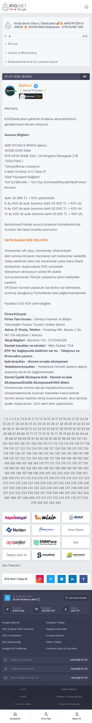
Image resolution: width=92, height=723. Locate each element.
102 (84, 438)
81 (73, 433)
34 (44, 424)
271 (43, 497)
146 (74, 453)
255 (30, 493)
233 (67, 483)
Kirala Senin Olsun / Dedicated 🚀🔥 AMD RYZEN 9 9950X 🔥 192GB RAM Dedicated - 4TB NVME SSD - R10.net (14, 6)
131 (74, 448)
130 (68, 448)
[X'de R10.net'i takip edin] (51, 579)
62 (79, 428)
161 (74, 458)
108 (33, 443)
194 (6, 473)
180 (11, 468)
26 (8, 424)
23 (82, 419)
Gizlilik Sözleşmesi (36, 382)
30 (26, 424)
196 (18, 473)
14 (44, 419)
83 (82, 433)
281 (45, 502)
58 (61, 428)
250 (86, 488)
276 (73, 497)
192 (80, 468)
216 (51, 478)
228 (36, 483)
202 (53, 473)
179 (6, 468)
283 (58, 502)
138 (28, 453)
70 (27, 433)
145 (69, 453)
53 (39, 428)
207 (85, 473)
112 (55, 443)
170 (41, 463)
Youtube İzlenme (55, 635)
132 (79, 448)
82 (77, 433)
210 (17, 478)
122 (22, 448)
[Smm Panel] (16, 517)
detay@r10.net (79, 677)
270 (37, 497)
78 (60, 433)
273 (55, 497)
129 (63, 448)
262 (73, 493)
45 (4, 428)
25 (4, 424)
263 (79, 493)
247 (67, 488)
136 (17, 453)
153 (28, 458)
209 (11, 478)
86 (11, 438)
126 (45, 448)
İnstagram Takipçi (55, 622)
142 (51, 453)
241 (30, 488)
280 (39, 502)
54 (44, 428)
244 (49, 488)
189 (63, 468)
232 (61, 483)
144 (63, 453)
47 (13, 428)
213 (34, 478)
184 (34, 468)
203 (60, 473)
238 (12, 488)
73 (39, 433)
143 (57, 453)
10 (29, 419)
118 (87, 443)
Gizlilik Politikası (69, 689)
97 (59, 438)
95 (50, 438)
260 (61, 493)
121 (17, 448)
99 (68, 438)
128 (57, 448)
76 (52, 433)
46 (8, 428)
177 (79, 463)
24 (86, 419)
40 (70, 424)
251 (5, 493)
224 (12, 483)
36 (52, 424)
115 (71, 443)
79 (64, 433)
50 (26, 428)
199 (35, 473)
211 (23, 478)
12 (36, 419)
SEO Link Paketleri (11, 635)
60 (70, 428)
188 (57, 468)
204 (66, 473)
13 (40, 419)
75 (48, 433)
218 (63, 478)
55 (48, 428)
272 (49, 497)
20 (69, 419)
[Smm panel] (46, 542)
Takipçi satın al (16, 555)
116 (77, 443)
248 (73, 488)
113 (61, 443)
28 (17, 424)
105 (16, 443)
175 (68, 463)
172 (52, 463)
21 (73, 419)
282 (51, 502)
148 (86, 453)
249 (80, 488)
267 (19, 497)
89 (24, 438)
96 (55, 438)
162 (80, 458)
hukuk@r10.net (79, 668)
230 (49, 483)
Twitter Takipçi (53, 642)
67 (14, 433)
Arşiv (23, 689)
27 (13, 424)
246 (61, 488)
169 (35, 463)
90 (29, 438)
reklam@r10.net (79, 659)
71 (31, 433)
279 (33, 502)
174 (63, 463)
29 (22, 424)
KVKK (23, 696)
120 (11, 448)
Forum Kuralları (23, 704)
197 (24, 473)
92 (37, 438)
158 (57, 458)
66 (10, 433)
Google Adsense (10, 622)
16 (52, 419)
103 (4, 443)
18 (60, 419)
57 (57, 428)
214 (40, 478)
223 (5, 483)
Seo (75, 542)
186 (46, 468)
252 (11, 493)
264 (86, 493)
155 (40, 458)
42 (79, 424)
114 (66, 443)
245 (55, 488)
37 (57, 424)
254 (24, 493)
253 (18, 493)
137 (23, 453)
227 (30, 483)
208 (5, 478)
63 (83, 428)
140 (40, 453)
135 (11, 453)
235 (80, 483)
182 (22, 468)
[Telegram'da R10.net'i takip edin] (62, 579)
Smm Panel (75, 529)
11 (32, 419)
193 (86, 468)
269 (31, 497)
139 (34, 453)
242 (36, 488)
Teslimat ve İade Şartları (69, 696)
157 (51, 458)
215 (45, 478)
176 (74, 463)
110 (45, 443)
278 (85, 497)
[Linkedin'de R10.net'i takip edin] (73, 579)
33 (39, 424)
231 (55, 483)
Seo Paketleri (11, 565)
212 (28, 478)
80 (69, 433)
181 (17, 468)
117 (82, 443)
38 (61, 424)
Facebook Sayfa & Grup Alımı (61, 648)
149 (5, 458)
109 (39, 443)
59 (66, 428)
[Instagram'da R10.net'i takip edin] (40, 579)
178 (85, 463)
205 (72, 473)
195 (12, 473)
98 (64, 438)
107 (28, 443)
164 (6, 463)
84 (86, 433)
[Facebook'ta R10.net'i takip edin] (83, 579)
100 (73, 438)
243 (42, 488)
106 (22, 443)
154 (34, 458)
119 (6, 448)
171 (47, 463)
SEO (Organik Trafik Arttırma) (17, 629)
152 (22, 458)
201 (47, 473)
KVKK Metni (60, 382)
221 (80, 478)
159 (63, 458)
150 (11, 458)
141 (46, 453)
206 (79, 473)
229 (43, 483)
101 (79, 438)
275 (67, 497)
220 (74, 478)
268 (25, 497)
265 (7, 497)
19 (64, 419)
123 (28, 448)
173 (57, 463)
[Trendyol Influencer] (46, 517)
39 (66, 424)
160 (69, 458)
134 (5, 453)
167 (24, 463)
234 (73, 483)
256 (36, 493)
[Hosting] (76, 517)
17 (56, 419)
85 (6, 438)
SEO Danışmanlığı (11, 642)
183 (28, 468)
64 (88, 428)
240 (24, 488)
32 (35, 424)
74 (43, 433)
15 (48, 419)
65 (5, 433)
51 (30, 428)
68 (18, 433)
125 (40, 448)
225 (18, 483)
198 (29, 473)
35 (48, 424)
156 (46, 458)
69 (23, 433)
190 (69, 468)
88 (20, 438)
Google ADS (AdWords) (14, 648)
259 (55, 493)
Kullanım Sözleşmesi (69, 704)
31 (30, 424)
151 (17, 458)
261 (67, 493)
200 (41, 473)
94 (46, 438)
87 (15, 438)
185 (40, 468)
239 (18, 488)
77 (56, 433)
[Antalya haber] (76, 555)
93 (42, 438)
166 (18, 463)
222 (87, 478)
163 (86, 458)
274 (61, 497)
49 (22, 428)
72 (35, 433)
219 (68, 478)
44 (88, 424)
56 (52, 428)
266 (13, 497)
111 (50, 443)
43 (83, 424)
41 (74, 424)
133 (85, 448)
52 (35, 428)
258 (49, 493)
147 (80, 453)
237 (5, 488)
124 (34, 448)
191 (74, 468)
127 (51, 448)
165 (12, 463)
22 (77, 419)
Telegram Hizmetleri (56, 629)
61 (74, 428)
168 (29, 463)
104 (10, 443)
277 (79, 497)
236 (86, 483)
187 (51, 468)
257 (42, 493)
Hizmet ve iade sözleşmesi (48, 361)
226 (24, 483)
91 (33, 438)
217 (57, 478)
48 (17, 428)
